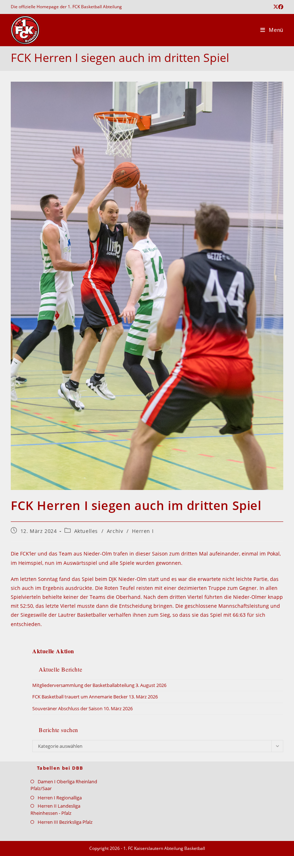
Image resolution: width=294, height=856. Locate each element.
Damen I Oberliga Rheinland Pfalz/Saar (63, 785)
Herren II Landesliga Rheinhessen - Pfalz (55, 809)
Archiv (115, 531)
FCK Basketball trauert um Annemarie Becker (80, 696)
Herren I (142, 531)
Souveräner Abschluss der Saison (67, 708)
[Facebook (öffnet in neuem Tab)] (280, 6)
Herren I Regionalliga (60, 797)
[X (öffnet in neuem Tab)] (275, 6)
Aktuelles (86, 531)
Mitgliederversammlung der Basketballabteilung (83, 685)
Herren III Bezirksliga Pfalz (65, 822)
